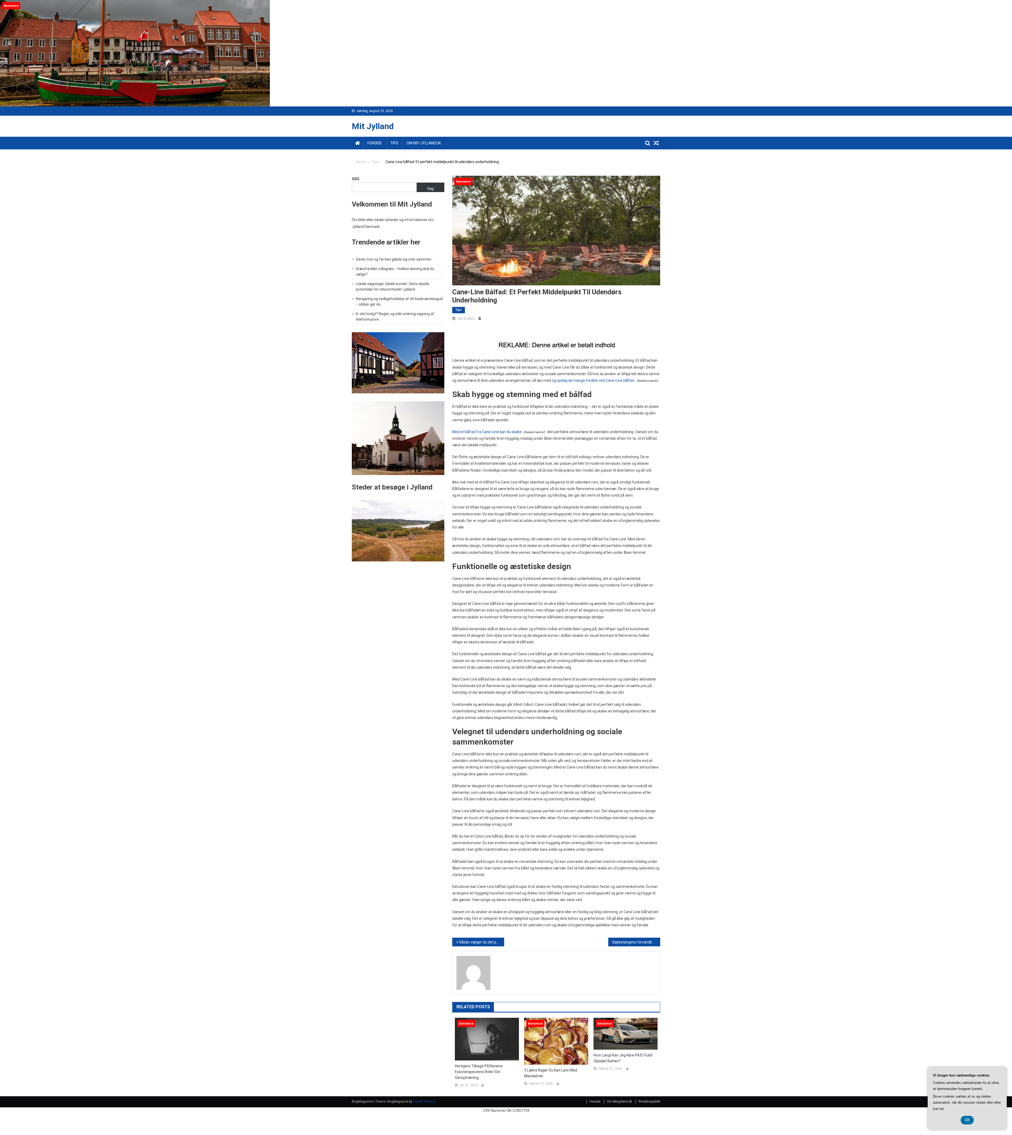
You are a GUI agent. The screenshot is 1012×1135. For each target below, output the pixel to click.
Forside (374, 143)
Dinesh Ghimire (424, 1101)
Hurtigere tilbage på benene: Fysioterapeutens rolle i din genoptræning (479, 1072)
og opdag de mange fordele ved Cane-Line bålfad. (593, 380)
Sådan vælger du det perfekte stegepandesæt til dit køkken (481, 942)
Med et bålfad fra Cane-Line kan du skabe (487, 432)
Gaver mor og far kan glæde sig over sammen (393, 259)
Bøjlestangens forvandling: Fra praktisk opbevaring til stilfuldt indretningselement (636, 942)
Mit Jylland (373, 126)
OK (967, 1120)
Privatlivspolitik (649, 1101)
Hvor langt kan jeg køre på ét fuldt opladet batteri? (623, 1058)
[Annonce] (487, 1039)
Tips (394, 143)
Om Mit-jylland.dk (424, 143)
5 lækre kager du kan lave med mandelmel (550, 1073)
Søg (355, 179)
